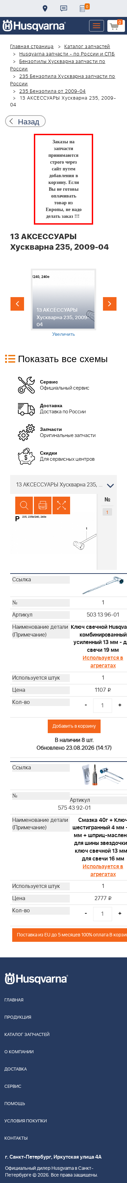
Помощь (14, 1104)
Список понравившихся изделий (82, 8)
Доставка (45, 8)
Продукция (17, 1017)
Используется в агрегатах (103, 662)
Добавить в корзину (74, 726)
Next (110, 304)
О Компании (19, 1052)
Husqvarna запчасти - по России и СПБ (67, 54)
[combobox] (63, 484)
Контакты (63, 8)
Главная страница (32, 46)
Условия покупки (25, 1121)
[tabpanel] (63, 303)
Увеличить (63, 333)
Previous (17, 304)
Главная (13, 1000)
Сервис (12, 1086)
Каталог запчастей (87, 46)
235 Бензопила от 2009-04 (52, 91)
